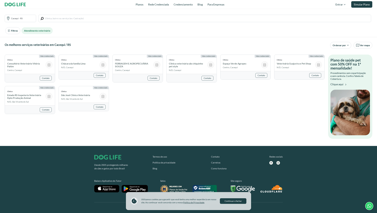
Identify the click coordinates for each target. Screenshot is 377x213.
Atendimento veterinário (37, 30)
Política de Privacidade (193, 202)
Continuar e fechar (233, 201)
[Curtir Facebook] (271, 163)
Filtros (14, 30)
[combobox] (22, 18)
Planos (139, 4)
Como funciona (218, 168)
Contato (215, 156)
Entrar (339, 4)
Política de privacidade (164, 162)
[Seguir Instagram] (278, 163)
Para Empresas (215, 4)
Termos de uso (160, 156)
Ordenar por (339, 45)
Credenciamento (183, 4)
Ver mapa (365, 45)
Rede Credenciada (158, 4)
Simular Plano (362, 4)
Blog (200, 4)
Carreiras (215, 162)
